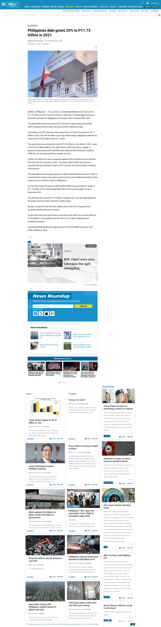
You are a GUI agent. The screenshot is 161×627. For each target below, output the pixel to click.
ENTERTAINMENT (90, 7)
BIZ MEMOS (154, 11)
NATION (53, 7)
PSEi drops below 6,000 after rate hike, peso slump (83, 604)
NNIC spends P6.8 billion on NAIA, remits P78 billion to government (42, 515)
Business (33, 25)
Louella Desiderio (35, 426)
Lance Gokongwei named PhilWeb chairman (41, 467)
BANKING (112, 11)
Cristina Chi (33, 613)
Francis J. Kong (75, 404)
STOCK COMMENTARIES (71, 11)
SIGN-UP (83, 306)
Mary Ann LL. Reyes (76, 452)
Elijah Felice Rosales (35, 41)
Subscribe (154, 3)
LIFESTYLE (103, 7)
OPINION (45, 7)
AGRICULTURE (134, 11)
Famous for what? (77, 400)
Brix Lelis (33, 565)
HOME (26, 7)
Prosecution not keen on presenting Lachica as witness (118, 407)
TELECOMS (145, 11)
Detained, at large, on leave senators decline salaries (117, 460)
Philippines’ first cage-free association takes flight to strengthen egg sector (81, 513)
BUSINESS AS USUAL (100, 11)
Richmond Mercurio (76, 609)
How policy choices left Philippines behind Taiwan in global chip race (42, 607)
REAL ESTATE (122, 11)
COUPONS (122, 7)
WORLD (61, 7)
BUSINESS (69, 7)
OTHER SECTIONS (135, 7)
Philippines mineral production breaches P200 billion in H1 (83, 558)
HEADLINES (35, 7)
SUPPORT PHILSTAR (151, 7)
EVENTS (113, 7)
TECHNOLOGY (86, 11)
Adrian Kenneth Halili (76, 563)
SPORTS (78, 7)
